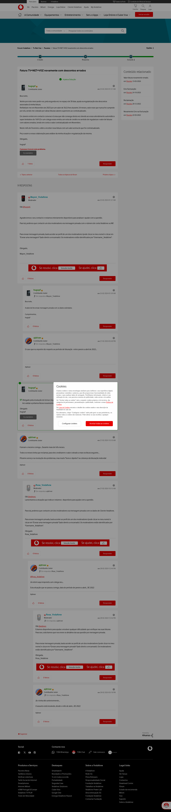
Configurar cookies (69, 423)
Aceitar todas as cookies (99, 423)
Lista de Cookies (64, 407)
